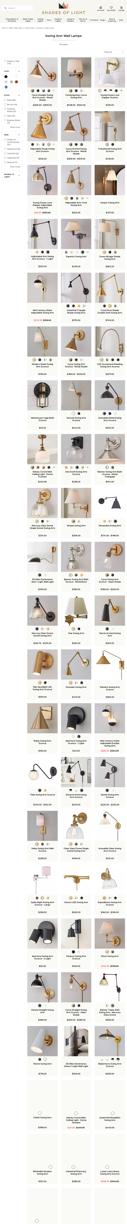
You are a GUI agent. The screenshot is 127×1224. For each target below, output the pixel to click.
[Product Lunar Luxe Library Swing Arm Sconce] (110, 1149)
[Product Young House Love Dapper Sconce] (110, 72)
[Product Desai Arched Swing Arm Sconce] (76, 772)
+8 (121, 91)
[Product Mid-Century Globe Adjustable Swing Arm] (42, 288)
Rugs (102, 20)
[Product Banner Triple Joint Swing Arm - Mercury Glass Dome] (110, 987)
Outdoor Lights (58, 20)
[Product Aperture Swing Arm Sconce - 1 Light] (76, 718)
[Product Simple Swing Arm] (76, 503)
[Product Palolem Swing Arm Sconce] (110, 664)
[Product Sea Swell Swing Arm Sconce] (76, 449)
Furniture (94, 20)
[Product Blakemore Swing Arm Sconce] (110, 1041)
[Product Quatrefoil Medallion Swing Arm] (110, 1095)
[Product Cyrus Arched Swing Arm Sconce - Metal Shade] (76, 126)
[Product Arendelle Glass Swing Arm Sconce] (110, 826)
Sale (121, 20)
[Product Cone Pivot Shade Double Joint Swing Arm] (110, 288)
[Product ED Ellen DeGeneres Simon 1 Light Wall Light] (76, 1041)
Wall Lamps (29, 28)
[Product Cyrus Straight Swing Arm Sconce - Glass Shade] (76, 987)
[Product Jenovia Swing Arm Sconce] (76, 395)
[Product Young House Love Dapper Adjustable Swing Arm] (42, 180)
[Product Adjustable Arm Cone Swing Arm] (76, 180)
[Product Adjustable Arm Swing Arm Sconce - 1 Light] (42, 234)
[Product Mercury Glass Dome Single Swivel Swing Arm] (42, 503)
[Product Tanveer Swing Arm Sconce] (110, 1203)
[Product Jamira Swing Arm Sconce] (110, 772)
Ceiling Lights (40, 20)
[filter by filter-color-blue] (6, 87)
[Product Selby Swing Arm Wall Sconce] (42, 826)
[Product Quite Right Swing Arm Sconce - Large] (42, 880)
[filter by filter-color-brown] (16, 82)
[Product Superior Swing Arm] (76, 234)
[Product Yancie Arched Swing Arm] (110, 610)
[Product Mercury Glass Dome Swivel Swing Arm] (42, 610)
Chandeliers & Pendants (12, 20)
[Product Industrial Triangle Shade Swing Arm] (76, 288)
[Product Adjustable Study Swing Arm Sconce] (42, 126)
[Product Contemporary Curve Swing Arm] (76, 72)
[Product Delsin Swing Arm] (42, 1095)
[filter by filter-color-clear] (16, 77)
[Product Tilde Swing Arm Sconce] (42, 772)
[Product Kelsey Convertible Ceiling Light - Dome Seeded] (76, 1095)
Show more (15, 127)
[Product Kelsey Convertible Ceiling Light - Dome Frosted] (42, 449)
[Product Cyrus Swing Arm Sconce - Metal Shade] (76, 341)
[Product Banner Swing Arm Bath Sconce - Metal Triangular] (110, 449)
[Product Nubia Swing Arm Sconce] (42, 718)
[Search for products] (5, 8)
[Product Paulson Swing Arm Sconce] (76, 933)
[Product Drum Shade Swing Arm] (42, 1203)
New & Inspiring (112, 20)
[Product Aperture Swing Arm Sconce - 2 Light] (42, 933)
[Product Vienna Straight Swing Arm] (42, 987)
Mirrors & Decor (83, 20)
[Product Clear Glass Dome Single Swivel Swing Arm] (76, 826)
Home (4, 28)
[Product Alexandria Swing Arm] (110, 503)
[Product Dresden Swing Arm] (76, 664)
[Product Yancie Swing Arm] (42, 1041)
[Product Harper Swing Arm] (110, 180)
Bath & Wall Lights (28, 20)
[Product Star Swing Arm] (76, 610)
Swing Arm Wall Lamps (45, 28)
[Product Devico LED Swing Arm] (76, 880)
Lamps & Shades (70, 20)
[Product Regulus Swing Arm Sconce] (76, 1203)
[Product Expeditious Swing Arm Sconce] (110, 880)
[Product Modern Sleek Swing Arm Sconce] (42, 341)
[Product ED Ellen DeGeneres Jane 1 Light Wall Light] (42, 557)
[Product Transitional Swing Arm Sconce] (110, 126)
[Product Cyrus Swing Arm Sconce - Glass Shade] (110, 557)
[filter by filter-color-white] (11, 77)
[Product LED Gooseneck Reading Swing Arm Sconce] (110, 341)
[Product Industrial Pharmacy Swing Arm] (76, 1149)
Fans (49, 20)
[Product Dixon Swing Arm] (110, 933)
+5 (87, 467)
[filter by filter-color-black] (6, 77)
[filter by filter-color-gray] (11, 82)
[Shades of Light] (63, 8)
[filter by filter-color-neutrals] (6, 82)
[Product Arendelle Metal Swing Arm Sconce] (110, 395)
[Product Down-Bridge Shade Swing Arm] (110, 234)
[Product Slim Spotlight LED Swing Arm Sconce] (42, 664)
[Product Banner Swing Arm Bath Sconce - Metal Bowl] (76, 557)
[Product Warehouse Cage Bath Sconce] (42, 395)
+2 (87, 252)
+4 (54, 467)
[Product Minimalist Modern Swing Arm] (42, 1149)
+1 (53, 91)
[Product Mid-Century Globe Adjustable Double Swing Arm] (110, 718)
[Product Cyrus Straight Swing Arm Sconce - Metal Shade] (42, 72)
